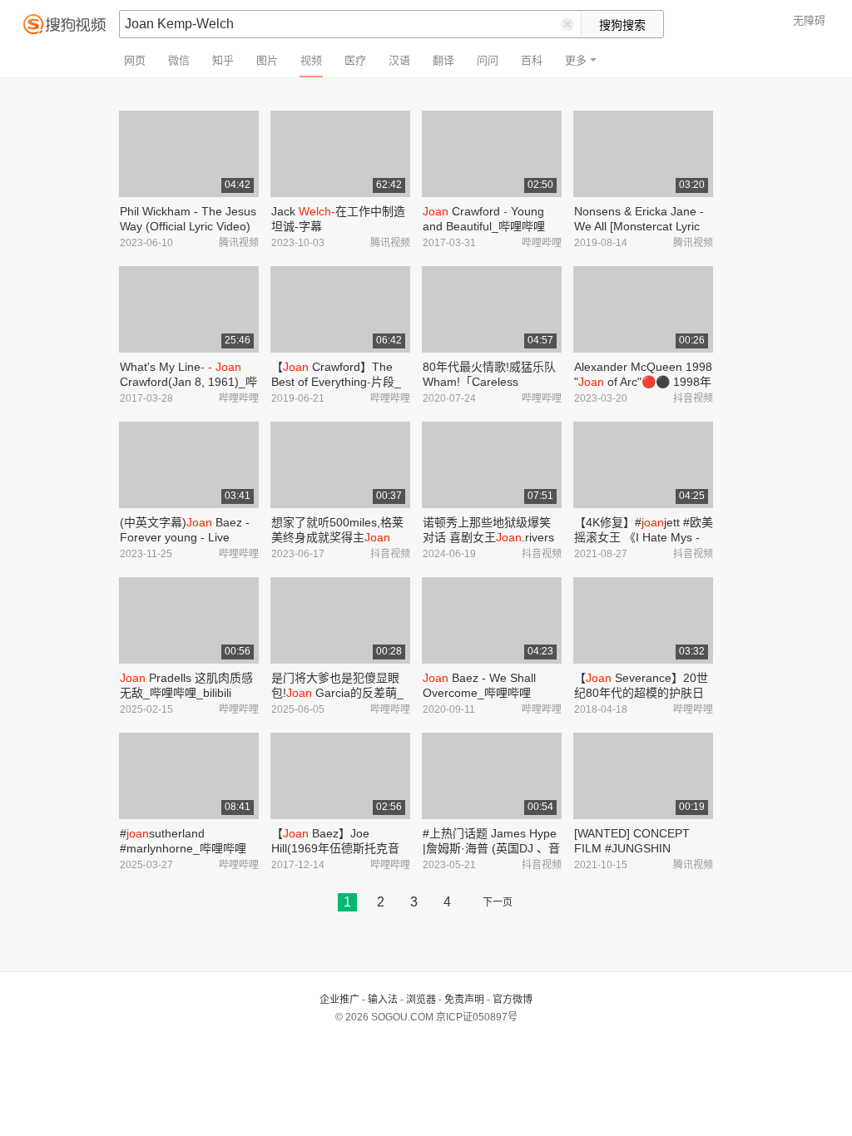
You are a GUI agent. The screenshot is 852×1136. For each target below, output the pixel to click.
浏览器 (421, 999)
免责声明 (464, 999)
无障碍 (809, 20)
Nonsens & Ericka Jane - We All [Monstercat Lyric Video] (639, 226)
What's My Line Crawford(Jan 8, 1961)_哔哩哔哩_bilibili (188, 381)
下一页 (498, 902)
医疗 (355, 60)
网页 (135, 60)
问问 (487, 60)
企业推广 (339, 999)
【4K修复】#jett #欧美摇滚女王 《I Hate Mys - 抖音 (643, 537)
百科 (531, 60)
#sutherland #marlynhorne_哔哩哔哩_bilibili (183, 848)
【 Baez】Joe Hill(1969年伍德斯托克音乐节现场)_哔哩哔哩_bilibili (340, 848)
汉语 (399, 60)
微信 (179, 60)
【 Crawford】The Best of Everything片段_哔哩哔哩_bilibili (336, 381)
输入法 (383, 999)
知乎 (223, 60)
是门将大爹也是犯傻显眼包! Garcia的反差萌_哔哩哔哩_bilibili (337, 692)
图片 (267, 60)
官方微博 (512, 999)
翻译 (443, 60)
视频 (311, 60)
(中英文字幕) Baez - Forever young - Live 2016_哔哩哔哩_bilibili (185, 537)
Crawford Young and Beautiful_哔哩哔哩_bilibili (484, 226)
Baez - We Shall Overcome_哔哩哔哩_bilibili (479, 692)
